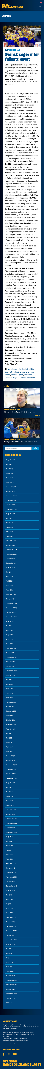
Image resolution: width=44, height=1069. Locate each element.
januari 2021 (10, 760)
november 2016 (11, 985)
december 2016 (11, 980)
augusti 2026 (10, 460)
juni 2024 (9, 576)
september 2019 (11, 832)
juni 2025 (9, 523)
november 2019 (11, 823)
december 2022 (11, 657)
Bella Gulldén (28, 369)
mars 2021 (9, 751)
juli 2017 (9, 949)
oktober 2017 (10, 935)
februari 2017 (10, 971)
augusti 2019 (10, 837)
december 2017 (11, 926)
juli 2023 (9, 626)
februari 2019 (10, 864)
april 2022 (9, 693)
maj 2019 (9, 850)
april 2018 (9, 908)
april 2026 (9, 478)
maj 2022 (9, 689)
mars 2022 (9, 698)
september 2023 (11, 617)
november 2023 (11, 608)
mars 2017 (9, 967)
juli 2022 (9, 680)
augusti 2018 (10, 890)
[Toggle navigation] (40, 6)
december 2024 (11, 550)
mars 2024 (9, 590)
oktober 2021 (10, 720)
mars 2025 (9, 536)
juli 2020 (9, 787)
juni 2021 (9, 738)
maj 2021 (9, 742)
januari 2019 (10, 868)
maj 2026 (9, 473)
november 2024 (11, 554)
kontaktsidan (13, 1028)
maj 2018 (9, 904)
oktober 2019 (10, 828)
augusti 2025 (10, 514)
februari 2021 (10, 756)
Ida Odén (28, 374)
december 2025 (11, 496)
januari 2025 (10, 545)
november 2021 (11, 716)
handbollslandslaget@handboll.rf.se (17, 1040)
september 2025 (11, 509)
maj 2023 (9, 635)
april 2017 (9, 962)
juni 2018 (9, 899)
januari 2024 (10, 599)
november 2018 (11, 877)
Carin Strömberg (12, 372)
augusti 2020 (10, 783)
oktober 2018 (10, 881)
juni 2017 (9, 953)
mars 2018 (9, 913)
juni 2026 (9, 469)
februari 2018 (10, 917)
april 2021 (9, 747)
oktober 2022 (10, 666)
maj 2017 (9, 958)
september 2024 (11, 563)
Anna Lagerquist (14, 369)
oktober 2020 (11, 774)
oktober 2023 (10, 612)
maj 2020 (9, 796)
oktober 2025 (10, 505)
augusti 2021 (10, 729)
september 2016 (11, 994)
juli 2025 (9, 518)
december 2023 (11, 603)
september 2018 (11, 886)
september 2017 (11, 940)
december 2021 (11, 711)
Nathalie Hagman (12, 377)
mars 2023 (9, 644)
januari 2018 (10, 922)
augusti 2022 (10, 675)
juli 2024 (9, 572)
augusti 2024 (10, 568)
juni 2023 (9, 630)
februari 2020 (11, 810)
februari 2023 (11, 648)
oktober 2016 (10, 989)
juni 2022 (9, 684)
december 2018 (11, 872)
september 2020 (11, 778)
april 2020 (9, 801)
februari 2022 (11, 702)
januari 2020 (10, 814)
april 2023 (9, 639)
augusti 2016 (10, 998)
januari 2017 (10, 976)
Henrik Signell (17, 374)
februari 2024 (11, 594)
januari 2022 (10, 707)
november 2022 (11, 662)
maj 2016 (9, 1003)
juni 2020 (9, 792)
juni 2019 (9, 846)
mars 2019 (9, 859)
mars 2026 (9, 482)
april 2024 (9, 585)
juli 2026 (9, 464)
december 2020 (11, 765)
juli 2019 (9, 841)
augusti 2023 (10, 621)
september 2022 (11, 671)
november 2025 (11, 500)
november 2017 (11, 931)
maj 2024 (9, 581)
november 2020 (11, 769)
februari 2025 (11, 541)
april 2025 (9, 532)
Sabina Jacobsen (28, 377)
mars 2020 (10, 805)
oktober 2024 (10, 559)
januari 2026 (10, 491)
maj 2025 (9, 527)
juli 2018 (9, 895)
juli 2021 (9, 733)
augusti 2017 (10, 944)
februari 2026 (11, 487)
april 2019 (9, 855)
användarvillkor (12, 1044)
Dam (6, 50)
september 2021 (11, 724)
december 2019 (11, 819)
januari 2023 (10, 653)
